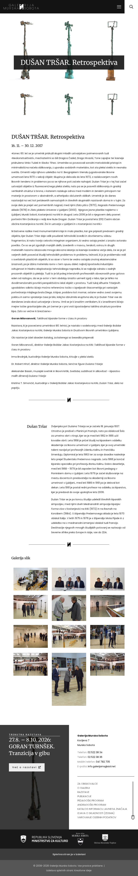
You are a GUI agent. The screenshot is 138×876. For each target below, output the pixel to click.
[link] (44, 839)
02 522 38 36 (95, 757)
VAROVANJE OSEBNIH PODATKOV (96, 817)
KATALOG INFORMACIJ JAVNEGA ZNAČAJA (102, 809)
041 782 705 (103, 761)
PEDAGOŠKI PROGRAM (90, 800)
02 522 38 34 (95, 752)
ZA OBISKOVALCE (87, 783)
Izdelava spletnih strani (59, 870)
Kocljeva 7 (83, 740)
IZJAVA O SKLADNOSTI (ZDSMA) (95, 813)
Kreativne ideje (83, 870)
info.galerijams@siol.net (102, 766)
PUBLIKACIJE (84, 796)
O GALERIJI (83, 788)
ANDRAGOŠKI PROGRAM (91, 804)
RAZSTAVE (83, 792)
